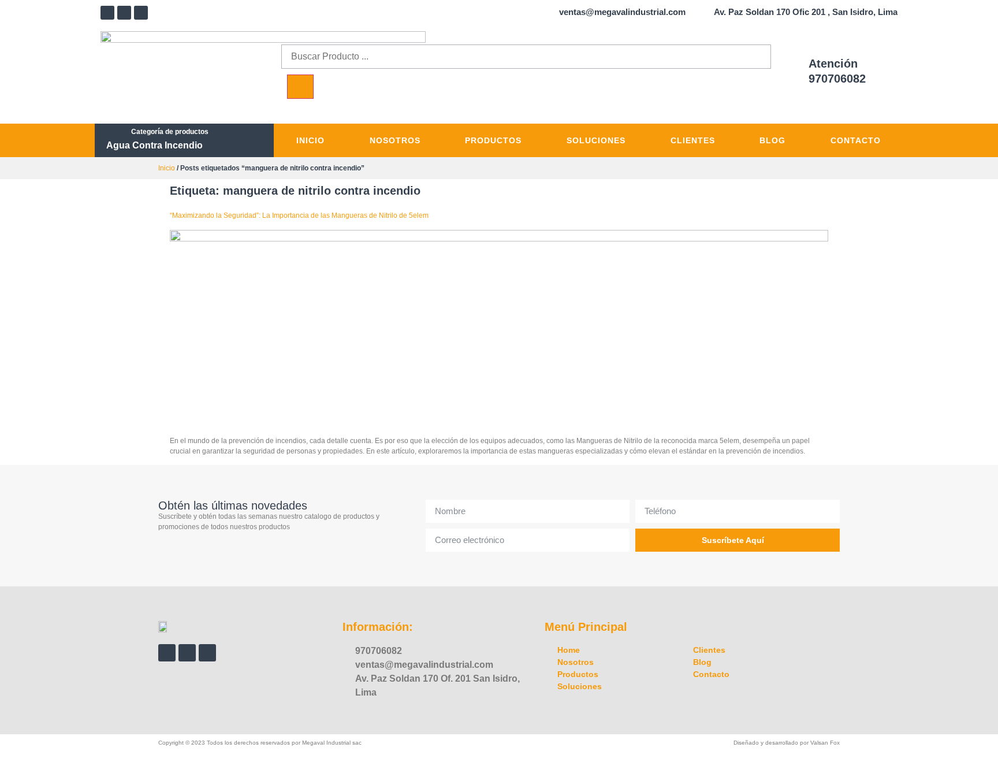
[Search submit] (300, 87)
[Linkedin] (124, 13)
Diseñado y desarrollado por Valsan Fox (786, 742)
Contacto (856, 140)
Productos (493, 140)
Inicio (310, 140)
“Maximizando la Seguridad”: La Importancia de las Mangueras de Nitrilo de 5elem (299, 215)
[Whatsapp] (141, 13)
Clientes (693, 140)
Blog (772, 140)
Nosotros (395, 140)
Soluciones (596, 140)
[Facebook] (107, 13)
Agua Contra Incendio (154, 145)
